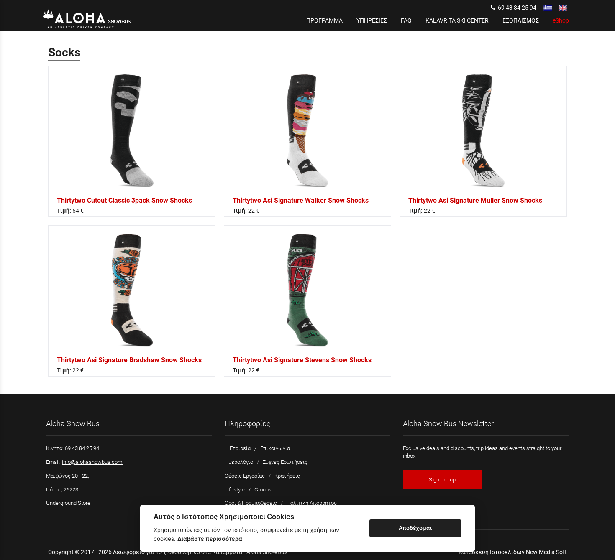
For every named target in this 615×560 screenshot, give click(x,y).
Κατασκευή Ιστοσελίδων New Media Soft (513, 552)
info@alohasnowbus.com (92, 462)
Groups (263, 489)
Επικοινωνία (275, 448)
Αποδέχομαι (415, 527)
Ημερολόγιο (239, 462)
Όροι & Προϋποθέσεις (251, 503)
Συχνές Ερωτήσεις (285, 462)
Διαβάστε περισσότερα (209, 538)
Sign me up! (443, 479)
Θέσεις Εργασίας (245, 476)
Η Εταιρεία (238, 448)
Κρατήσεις (287, 476)
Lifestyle (235, 489)
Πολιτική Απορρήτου (312, 503)
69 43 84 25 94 (515, 7)
